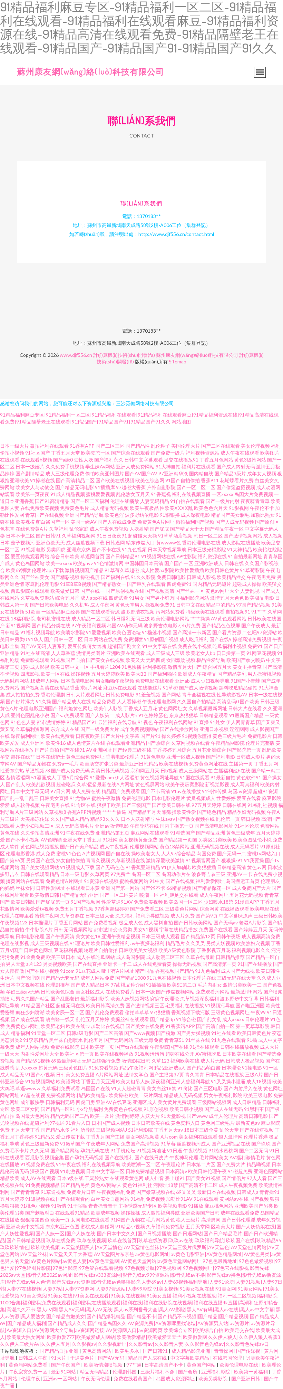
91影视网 (239, 508)
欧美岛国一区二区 (183, 902)
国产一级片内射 (223, 501)
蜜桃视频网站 (133, 881)
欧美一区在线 (55, 674)
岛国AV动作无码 (125, 625)
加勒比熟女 (263, 515)
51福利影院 (140, 1130)
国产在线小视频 (42, 971)
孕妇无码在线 (94, 1150)
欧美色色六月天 (211, 508)
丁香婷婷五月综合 (172, 750)
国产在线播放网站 (179, 729)
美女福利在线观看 (198, 1137)
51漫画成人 (43, 777)
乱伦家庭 (79, 529)
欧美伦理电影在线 (239, 1365)
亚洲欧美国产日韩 (200, 1213)
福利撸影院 (155, 667)
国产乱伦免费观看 (104, 1012)
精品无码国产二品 (69, 1116)
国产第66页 (12, 860)
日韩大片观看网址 (85, 694)
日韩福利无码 (60, 1102)
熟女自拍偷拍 (70, 860)
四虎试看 (118, 598)
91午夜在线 (68, 1164)
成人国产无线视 (238, 971)
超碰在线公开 (179, 1054)
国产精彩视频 (64, 577)
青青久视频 (98, 860)
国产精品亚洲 (210, 833)
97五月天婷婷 (206, 805)
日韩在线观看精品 (39, 874)
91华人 (35, 639)
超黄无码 (48, 1068)
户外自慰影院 (161, 487)
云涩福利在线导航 (117, 722)
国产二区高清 (108, 1033)
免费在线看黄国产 (133, 1378)
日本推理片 (41, 922)
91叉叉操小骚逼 (228, 1081)
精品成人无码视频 (183, 1095)
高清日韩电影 (253, 1116)
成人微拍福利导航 (160, 1213)
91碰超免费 (240, 1171)
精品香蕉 (69, 688)
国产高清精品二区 (75, 480)
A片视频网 (93, 853)
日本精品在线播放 (224, 1074)
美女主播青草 (247, 667)
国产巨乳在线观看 (146, 584)
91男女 (136, 598)
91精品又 (45, 1137)
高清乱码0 (228, 701)
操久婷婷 (171, 736)
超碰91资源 (265, 791)
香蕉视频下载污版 (190, 1012)
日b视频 (169, 770)
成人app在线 (94, 598)
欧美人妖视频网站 (129, 998)
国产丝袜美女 (34, 577)
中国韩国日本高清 (144, 563)
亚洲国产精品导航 (84, 515)
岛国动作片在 (176, 874)
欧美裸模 (25, 522)
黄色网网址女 (172, 708)
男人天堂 (15, 964)
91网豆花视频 (261, 653)
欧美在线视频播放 (114, 1054)
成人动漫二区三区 (165, 957)
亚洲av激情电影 (112, 826)
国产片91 (150, 736)
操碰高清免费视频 (252, 639)
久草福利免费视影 (165, 1226)
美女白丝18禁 (161, 1088)
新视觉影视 (217, 784)
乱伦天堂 (229, 1130)
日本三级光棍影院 (206, 549)
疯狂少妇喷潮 (30, 1012)
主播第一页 (241, 764)
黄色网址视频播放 (39, 846)
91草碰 (170, 688)
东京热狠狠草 (183, 715)
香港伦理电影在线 (201, 542)
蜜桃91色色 (68, 853)
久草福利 (58, 529)
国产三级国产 (136, 805)
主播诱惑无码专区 (137, 1206)
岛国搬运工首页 (243, 881)
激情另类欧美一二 (242, 985)
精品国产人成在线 (148, 1358)
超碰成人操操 (246, 584)
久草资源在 (72, 916)
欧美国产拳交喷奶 (245, 660)
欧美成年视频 (105, 1213)
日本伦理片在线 (199, 978)
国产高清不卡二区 (198, 1185)
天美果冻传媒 (34, 819)
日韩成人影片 (250, 757)
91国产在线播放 (254, 964)
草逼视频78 (37, 770)
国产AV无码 (33, 646)
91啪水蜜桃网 (223, 1150)
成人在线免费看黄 (152, 964)
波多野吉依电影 (160, 625)
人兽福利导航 (195, 1081)
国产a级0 (63, 460)
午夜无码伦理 (96, 1378)
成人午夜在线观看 (240, 453)
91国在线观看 (194, 777)
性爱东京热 (12, 770)
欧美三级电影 (257, 1095)
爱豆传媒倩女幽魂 (87, 646)
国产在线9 (220, 639)
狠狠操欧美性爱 (179, 812)
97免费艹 (120, 874)
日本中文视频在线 (25, 985)
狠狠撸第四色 (34, 1219)
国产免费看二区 (147, 909)
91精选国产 (182, 833)
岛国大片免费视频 (253, 494)
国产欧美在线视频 (115, 480)
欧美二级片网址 (146, 1095)
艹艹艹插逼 (114, 812)
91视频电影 (32, 549)
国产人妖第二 (99, 715)
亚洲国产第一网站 (120, 888)
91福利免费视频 (147, 1199)
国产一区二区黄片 (119, 895)
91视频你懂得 (197, 736)
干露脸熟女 (97, 1178)
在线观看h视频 (36, 460)
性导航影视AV (232, 694)
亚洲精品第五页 (112, 833)
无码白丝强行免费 (101, 1061)
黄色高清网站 (97, 1351)
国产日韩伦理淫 (238, 1219)
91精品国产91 (82, 722)
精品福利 (20, 1033)
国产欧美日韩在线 (171, 805)
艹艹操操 (200, 618)
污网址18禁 (165, 1185)
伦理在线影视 (14, 943)
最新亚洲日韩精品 (138, 764)
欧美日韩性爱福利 (110, 943)
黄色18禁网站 (174, 846)
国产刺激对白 (39, 1213)
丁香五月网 (266, 764)
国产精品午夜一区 (224, 529)
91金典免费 (32, 957)
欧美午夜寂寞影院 (184, 784)
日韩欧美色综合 (58, 992)
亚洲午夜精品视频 (120, 936)
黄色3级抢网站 (250, 460)
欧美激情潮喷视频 (104, 1365)
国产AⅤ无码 (111, 1358)
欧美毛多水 (127, 1351)
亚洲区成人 (145, 1102)
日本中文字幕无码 (30, 791)
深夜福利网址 (25, 736)
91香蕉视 (161, 494)
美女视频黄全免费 (138, 840)
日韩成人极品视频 (245, 1061)
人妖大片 (150, 1116)
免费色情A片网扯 (64, 881)
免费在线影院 (64, 1047)
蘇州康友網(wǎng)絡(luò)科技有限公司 (90, 71)
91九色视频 (134, 549)
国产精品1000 (130, 978)
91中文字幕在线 (159, 646)
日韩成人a (247, 1192)
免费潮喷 (133, 639)
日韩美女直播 (54, 798)
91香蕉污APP (180, 1026)
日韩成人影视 (201, 577)
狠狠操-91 (232, 860)
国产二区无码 (253, 1150)
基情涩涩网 (18, 777)
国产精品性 (138, 446)
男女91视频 (145, 929)
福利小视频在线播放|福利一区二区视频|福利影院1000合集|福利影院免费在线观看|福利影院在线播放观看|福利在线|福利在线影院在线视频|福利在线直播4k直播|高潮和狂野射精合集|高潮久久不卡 (139, 1302)
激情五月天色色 (227, 598)
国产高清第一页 (219, 964)
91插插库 (105, 487)
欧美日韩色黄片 (222, 570)
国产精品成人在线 (71, 701)
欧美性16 (56, 743)
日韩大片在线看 (245, 708)
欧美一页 (60, 1219)
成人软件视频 (25, 805)
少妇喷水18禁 (218, 902)
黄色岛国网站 (30, 563)
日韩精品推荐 (230, 957)
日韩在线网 (234, 805)
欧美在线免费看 (58, 736)
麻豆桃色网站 (218, 1206)
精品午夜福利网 (136, 1068)
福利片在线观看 (198, 466)
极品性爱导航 (210, 660)
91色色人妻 (23, 722)
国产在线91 (72, 750)
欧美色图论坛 (126, 632)
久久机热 (79, 605)
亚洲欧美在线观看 (125, 653)
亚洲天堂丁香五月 (82, 840)
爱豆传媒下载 (70, 1137)
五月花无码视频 (246, 895)
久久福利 (125, 916)
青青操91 (270, 1192)
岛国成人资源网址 (176, 1378)
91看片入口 (78, 1123)
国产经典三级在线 (132, 750)
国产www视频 (139, 1033)
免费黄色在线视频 (123, 1109)
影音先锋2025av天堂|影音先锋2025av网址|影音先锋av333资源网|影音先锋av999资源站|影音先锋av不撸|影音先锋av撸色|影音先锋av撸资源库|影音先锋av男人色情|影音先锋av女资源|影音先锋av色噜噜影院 (140, 1275)
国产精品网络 (64, 1150)
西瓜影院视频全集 (44, 1157)
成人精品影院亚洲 (191, 1351)
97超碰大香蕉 (131, 487)
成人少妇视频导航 (210, 681)
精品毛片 (175, 943)
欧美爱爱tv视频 (37, 909)
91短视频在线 (40, 1199)
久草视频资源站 (37, 598)
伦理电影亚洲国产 (38, 708)
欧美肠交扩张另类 (99, 764)
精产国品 (144, 971)
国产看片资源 (226, 632)
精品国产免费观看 (120, 791)
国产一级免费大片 (99, 729)
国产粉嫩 (165, 1033)
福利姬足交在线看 (179, 895)
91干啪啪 (77, 1206)
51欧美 (32, 612)
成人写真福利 (244, 784)
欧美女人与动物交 (35, 487)
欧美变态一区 (95, 453)
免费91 (255, 646)
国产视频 (259, 1199)
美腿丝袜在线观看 (129, 1019)
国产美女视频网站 (39, 867)
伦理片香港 (256, 1137)
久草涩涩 (86, 784)
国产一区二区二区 (196, 487)
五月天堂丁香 (25, 1130)
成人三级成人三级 (165, 653)
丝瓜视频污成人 (194, 1144)
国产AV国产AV (141, 473)
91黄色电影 (152, 757)
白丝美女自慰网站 (110, 1199)
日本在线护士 (50, 757)
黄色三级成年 (240, 833)
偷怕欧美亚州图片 (104, 473)
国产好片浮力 (20, 701)
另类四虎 (56, 549)
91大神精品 (239, 549)
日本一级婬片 (30, 466)
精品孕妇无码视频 (246, 812)
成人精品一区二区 (90, 618)
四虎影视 (30, 674)
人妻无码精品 (154, 501)
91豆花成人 (88, 971)
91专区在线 (83, 805)
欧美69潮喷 (18, 570)
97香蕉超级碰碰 (112, 909)
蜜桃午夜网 (47, 916)
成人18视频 (258, 1081)
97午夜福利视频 (88, 625)
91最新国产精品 (246, 715)
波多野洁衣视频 (138, 612)
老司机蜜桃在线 (53, 618)
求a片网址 (91, 688)
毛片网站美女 (213, 1157)
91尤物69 (80, 798)
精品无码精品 (95, 1371)
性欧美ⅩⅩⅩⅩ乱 (176, 508)
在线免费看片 (120, 992)
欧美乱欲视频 (40, 784)
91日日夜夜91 (112, 536)
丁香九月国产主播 (105, 1137)
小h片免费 (189, 625)
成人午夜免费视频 (109, 529)
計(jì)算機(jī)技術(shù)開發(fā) (124, 355)
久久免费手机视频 (65, 466)
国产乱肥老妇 (64, 998)
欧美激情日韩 (44, 895)
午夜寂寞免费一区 (28, 1371)
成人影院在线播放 (241, 542)
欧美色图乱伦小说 (252, 840)
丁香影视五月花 (214, 950)
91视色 (145, 722)
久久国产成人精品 (69, 819)
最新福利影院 (94, 998)
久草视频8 (55, 812)
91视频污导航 (220, 1005)
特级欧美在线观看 (205, 612)
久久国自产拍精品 (196, 701)
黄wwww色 (168, 542)
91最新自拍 (223, 777)
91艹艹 (258, 612)
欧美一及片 (102, 1116)
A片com (169, 1137)
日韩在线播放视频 (239, 1047)
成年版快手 (32, 1102)
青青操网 (223, 1351)
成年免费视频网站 (139, 729)
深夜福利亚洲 (165, 1081)
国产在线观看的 (73, 1199)
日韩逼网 (115, 542)
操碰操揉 (130, 1213)
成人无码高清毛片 (74, 826)
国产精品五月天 (144, 812)
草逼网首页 (92, 556)
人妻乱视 (250, 591)
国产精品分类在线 (51, 625)
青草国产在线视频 (44, 515)
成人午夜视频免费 (238, 1185)
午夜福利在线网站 (173, 722)
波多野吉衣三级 (208, 874)
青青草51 (174, 1040)
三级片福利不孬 (157, 1371)
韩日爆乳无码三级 (130, 618)
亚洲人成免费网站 (135, 466)
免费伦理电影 (135, 798)
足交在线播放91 (181, 460)
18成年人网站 (45, 681)
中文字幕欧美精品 (190, 1358)
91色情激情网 (109, 563)
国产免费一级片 (168, 453)
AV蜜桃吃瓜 (208, 1054)
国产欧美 (249, 701)
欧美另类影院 (213, 1378)
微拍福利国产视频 (195, 522)
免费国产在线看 (216, 929)
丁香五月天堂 (65, 453)
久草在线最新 (200, 957)
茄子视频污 (23, 542)
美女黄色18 (88, 936)
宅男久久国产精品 (30, 998)
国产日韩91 (48, 536)
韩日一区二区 (208, 536)
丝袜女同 (25, 888)
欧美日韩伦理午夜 (207, 1171)
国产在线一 (92, 591)
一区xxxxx (222, 494)
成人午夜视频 (114, 846)
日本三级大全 (99, 916)
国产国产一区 (178, 563)
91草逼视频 (53, 1192)
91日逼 (174, 1150)
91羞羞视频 (148, 694)
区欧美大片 (223, 1226)
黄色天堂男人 (129, 605)
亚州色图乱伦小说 (30, 715)
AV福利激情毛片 (247, 1157)
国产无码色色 (110, 867)
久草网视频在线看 (190, 743)
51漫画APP (246, 902)
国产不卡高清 (155, 791)
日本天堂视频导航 (167, 549)
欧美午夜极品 (144, 508)
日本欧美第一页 (97, 1047)
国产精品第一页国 (177, 840)
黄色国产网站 (202, 1365)
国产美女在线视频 (105, 660)
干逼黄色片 (82, 1358)
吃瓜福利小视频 (229, 646)
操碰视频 (80, 674)
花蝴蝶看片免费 (237, 480)
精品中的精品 (220, 605)
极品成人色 (131, 922)
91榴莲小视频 (157, 632)
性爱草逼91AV (117, 902)
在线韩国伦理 (228, 1358)
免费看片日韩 (81, 1192)
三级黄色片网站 (182, 909)
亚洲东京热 (79, 549)
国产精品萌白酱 (204, 1068)
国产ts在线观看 (132, 1047)
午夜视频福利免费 (116, 1192)
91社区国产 (37, 453)
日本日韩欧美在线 (150, 1123)
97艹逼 (134, 1365)
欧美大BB (136, 674)
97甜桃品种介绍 (127, 985)
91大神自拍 (168, 466)
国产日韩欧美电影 (49, 605)
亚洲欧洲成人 (208, 563)
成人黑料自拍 (158, 922)
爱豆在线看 (249, 798)
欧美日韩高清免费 (105, 1005)
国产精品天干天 (187, 529)
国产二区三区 (110, 446)
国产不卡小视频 (23, 840)
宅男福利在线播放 (184, 1005)
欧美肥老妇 (53, 1026)
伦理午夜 (30, 1378)
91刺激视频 (72, 1171)
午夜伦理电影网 (159, 701)
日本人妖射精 (135, 819)
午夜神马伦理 (183, 1157)
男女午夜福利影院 (223, 1095)
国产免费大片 (230, 1164)
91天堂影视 (173, 1116)
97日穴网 (60, 791)
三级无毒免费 (148, 1040)
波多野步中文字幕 (239, 998)
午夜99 (258, 1012)
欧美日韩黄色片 (254, 1033)
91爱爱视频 (98, 632)
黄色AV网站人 (106, 1185)
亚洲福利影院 (216, 1371)
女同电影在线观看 (90, 1219)
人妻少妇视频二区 (35, 826)
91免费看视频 (103, 1068)
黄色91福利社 (137, 1185)
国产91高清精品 (52, 501)
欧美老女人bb (200, 653)
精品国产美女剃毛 (230, 515)
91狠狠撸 (170, 515)
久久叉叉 (195, 943)
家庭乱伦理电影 (42, 584)
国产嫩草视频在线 (155, 1192)
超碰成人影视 (34, 667)
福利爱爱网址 (210, 881)
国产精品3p (162, 1019)
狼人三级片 (188, 1219)
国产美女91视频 (203, 1178)
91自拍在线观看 (187, 501)
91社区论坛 (246, 826)
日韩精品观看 (213, 715)
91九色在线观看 (228, 1040)
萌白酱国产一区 (53, 522)
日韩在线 (234, 563)
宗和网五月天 (144, 770)
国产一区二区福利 (89, 501)
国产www (197, 1116)
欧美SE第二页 (182, 985)
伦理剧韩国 (125, 1371)
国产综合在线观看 (130, 453)
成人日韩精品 (246, 1102)
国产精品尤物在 (34, 764)
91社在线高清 (35, 653)
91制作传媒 (214, 791)
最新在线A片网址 (115, 784)
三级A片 (254, 1074)
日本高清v (176, 1171)
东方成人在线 (64, 729)
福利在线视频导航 (101, 1164)
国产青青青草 (25, 1192)
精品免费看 (104, 701)
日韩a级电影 (80, 1033)
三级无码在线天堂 (236, 978)
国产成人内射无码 (235, 466)
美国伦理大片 (185, 446)
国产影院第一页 (244, 750)
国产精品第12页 (198, 936)
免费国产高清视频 (140, 1144)
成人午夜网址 (213, 895)
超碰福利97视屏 (47, 1123)
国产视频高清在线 (39, 688)
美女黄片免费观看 (177, 1102)
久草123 (160, 1061)
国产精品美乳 (231, 674)
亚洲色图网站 (268, 1171)
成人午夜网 (102, 605)
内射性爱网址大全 (39, 1054)
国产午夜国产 (66, 1365)
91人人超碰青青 (128, 1088)
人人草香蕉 (63, 653)
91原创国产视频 (161, 639)
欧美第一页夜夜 (32, 494)
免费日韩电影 (171, 577)
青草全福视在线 (199, 694)
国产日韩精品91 (123, 556)
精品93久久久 (105, 819)
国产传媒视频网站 (175, 992)
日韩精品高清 (231, 867)
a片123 (34, 964)
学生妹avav (163, 819)
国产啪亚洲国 (250, 1005)
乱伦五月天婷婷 (92, 1019)
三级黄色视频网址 (230, 1012)
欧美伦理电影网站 (170, 618)
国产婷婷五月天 (250, 929)
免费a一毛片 (65, 764)
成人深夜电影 (195, 515)
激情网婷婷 (127, 1116)
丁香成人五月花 (140, 708)
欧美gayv (83, 563)
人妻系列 (57, 646)
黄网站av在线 (233, 1199)
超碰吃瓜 (66, 784)
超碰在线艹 (23, 757)
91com (67, 971)
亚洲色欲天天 (50, 542)
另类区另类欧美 (215, 840)
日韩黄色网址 (38, 950)
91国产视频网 (85, 902)
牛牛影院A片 (39, 929)
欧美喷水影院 (70, 632)
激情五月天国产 (185, 667)
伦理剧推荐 (58, 985)
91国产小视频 (40, 1074)
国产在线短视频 (257, 1130)
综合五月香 (67, 598)
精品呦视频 (258, 1164)
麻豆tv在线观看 (120, 688)
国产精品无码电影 (74, 487)
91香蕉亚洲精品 (143, 867)
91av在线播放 (186, 791)
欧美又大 (135, 660)
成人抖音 (154, 1178)
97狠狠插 (160, 1012)
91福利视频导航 (37, 632)
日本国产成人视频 (110, 1123)
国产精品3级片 (230, 473)
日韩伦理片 (257, 1019)
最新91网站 (64, 1371)
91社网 (110, 840)
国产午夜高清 (60, 936)
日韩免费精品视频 (145, 1171)
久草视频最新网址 (207, 708)
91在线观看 (206, 1199)
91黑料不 (254, 1109)
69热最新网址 (66, 1061)
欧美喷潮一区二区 (140, 1164)
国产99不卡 (152, 888)
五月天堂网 (198, 1226)
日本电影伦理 (30, 936)
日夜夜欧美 (88, 736)
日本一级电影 (74, 874)
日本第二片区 (200, 1164)
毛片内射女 (210, 985)
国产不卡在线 (106, 549)
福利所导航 (83, 1130)
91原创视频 (156, 1109)
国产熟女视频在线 (195, 819)
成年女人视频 (261, 473)
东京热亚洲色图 (62, 1226)
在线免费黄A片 (32, 529)
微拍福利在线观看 (49, 446)
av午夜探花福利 (147, 943)
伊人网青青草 (240, 722)
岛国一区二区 (145, 874)
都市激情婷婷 (51, 722)
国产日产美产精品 (79, 846)
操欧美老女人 (145, 853)
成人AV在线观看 (38, 1178)
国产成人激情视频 (198, 688)
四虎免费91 (179, 584)
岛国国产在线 (95, 1088)
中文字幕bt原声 (236, 916)
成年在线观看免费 (240, 1213)
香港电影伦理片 (122, 757)
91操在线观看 (204, 1047)
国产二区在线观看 (220, 446)
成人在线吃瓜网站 (95, 957)
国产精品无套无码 (60, 978)
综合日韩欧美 (64, 556)
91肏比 (185, 1088)
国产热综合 (158, 743)
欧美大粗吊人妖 (133, 1081)
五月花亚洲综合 (209, 750)
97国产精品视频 (253, 605)
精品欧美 (9, 1178)
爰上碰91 (175, 1178)
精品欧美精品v (92, 1095)
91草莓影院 (252, 570)
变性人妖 (83, 460)
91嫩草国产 (72, 1144)
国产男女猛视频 (193, 1033)
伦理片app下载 (48, 570)
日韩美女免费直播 (75, 1074)
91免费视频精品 (42, 1185)
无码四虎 (155, 660)
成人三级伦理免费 (65, 473)
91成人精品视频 (67, 494)
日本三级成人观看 (160, 936)
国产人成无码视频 (234, 522)
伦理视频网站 (144, 846)
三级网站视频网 (214, 1102)
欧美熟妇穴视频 (253, 943)
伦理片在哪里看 (17, 916)
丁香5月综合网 (73, 777)
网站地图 (181, 422)
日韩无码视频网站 (73, 929)
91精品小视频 (130, 1226)
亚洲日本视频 (213, 729)
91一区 (270, 1068)
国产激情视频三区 (145, 1005)
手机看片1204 (105, 667)
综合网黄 (209, 909)
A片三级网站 (29, 812)
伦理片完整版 (260, 743)
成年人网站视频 (32, 1047)
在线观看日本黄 (83, 888)
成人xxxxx (233, 1019)
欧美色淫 (114, 515)
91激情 (58, 1206)
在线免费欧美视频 (39, 508)
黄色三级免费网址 (85, 757)
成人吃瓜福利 (193, 639)
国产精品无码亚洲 (79, 895)
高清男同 (211, 1219)
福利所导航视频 (152, 916)
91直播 (201, 722)
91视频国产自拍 (67, 660)
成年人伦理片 (223, 1116)
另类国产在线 (40, 860)
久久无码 (39, 1150)
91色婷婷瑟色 (153, 715)
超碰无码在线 (70, 1005)
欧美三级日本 (60, 957)
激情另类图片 (90, 653)
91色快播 (131, 667)
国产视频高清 (159, 591)
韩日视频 (250, 819)
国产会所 (188, 1371)
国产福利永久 (108, 460)
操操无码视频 (187, 964)
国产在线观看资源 (100, 612)
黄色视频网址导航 (159, 777)
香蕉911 (210, 480)
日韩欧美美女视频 (138, 950)
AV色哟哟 (51, 840)
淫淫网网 (239, 729)
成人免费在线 (85, 791)
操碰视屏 (90, 577)
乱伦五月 (93, 1040)
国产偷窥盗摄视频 (235, 487)
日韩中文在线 (190, 605)
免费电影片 (259, 736)
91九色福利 (207, 971)
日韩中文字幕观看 (143, 460)
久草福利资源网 (32, 729)
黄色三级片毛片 (229, 736)
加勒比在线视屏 (108, 1026)
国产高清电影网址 (214, 826)
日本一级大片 (14, 446)
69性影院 (187, 556)
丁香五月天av (168, 1130)
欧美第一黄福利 (251, 1371)
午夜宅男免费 (261, 577)
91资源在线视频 (101, 881)
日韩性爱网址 (50, 888)
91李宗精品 (35, 1040)
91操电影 (252, 1068)
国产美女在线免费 (145, 1026)
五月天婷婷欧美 (108, 674)
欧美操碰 (118, 1095)
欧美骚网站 (68, 1081)
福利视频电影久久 (251, 950)
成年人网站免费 (97, 978)
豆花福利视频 (68, 950)
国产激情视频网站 (243, 536)
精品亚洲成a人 (170, 1068)
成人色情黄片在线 (86, 743)
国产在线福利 (119, 1157)
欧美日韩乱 (23, 902)
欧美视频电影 (172, 1206)
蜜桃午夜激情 (105, 798)
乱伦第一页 (228, 819)
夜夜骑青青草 (255, 501)
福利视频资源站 (202, 453)
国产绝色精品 (211, 812)
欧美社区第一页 (77, 1054)
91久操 (43, 701)
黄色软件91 (248, 777)
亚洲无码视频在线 (210, 846)
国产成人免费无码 (70, 770)
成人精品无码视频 (109, 508)
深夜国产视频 (44, 1171)
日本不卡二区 (20, 536)
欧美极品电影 (259, 598)
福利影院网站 (194, 598)
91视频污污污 (149, 1054)
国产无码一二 (231, 853)
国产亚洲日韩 (246, 1378)
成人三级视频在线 (49, 943)
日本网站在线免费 (103, 639)
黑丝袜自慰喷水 (66, 1040)
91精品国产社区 (37, 1005)
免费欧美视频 (148, 902)
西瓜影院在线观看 (30, 591)
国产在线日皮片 (151, 1157)
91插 (252, 1040)
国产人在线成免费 (117, 522)
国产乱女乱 (209, 1019)
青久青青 (194, 1074)
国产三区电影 (208, 1088)
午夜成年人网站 (103, 1144)
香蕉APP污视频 (84, 812)
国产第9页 (207, 916)
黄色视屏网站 (149, 784)
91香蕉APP (82, 446)
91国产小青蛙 (245, 681)
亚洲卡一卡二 (117, 964)
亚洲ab (182, 681)
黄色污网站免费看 (28, 1365)
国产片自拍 (47, 750)
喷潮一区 (149, 895)
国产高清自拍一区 (215, 1026)
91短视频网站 (40, 1081)
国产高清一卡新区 (192, 632)
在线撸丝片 (150, 688)
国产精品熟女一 (109, 584)
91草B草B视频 (75, 584)
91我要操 (254, 860)
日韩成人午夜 (33, 1358)
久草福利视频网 (79, 536)
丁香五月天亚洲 (98, 1081)
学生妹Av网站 (100, 466)
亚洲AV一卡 (239, 874)
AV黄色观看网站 (228, 618)
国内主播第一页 (177, 826)
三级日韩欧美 (268, 916)
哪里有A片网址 (117, 971)
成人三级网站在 (196, 770)
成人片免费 (182, 916)
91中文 (157, 881)
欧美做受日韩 (64, 591)
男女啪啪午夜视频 (115, 681)
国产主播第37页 (166, 1074)
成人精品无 (12, 1074)
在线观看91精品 (72, 1213)
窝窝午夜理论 (164, 998)
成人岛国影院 (130, 957)
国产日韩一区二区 (63, 639)
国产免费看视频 (101, 922)
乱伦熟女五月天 (133, 494)
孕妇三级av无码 (23, 992)
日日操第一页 (230, 653)
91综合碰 (186, 1019)
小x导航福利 (89, 1109)
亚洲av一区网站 (60, 1378)
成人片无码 (213, 1061)
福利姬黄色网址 (75, 708)
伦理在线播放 (124, 501)
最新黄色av (248, 1123)
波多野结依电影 (142, 515)
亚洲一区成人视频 (185, 757)
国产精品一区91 (58, 1109)
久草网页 (99, 874)
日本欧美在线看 (239, 1054)
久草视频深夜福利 (199, 998)
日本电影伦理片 (168, 798)
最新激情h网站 (246, 992)
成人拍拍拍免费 (23, 694)
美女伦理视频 (255, 446)
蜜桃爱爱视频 (100, 494)
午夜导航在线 (144, 826)
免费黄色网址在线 (208, 764)
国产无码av (226, 922)
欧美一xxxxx (59, 563)
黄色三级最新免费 (39, 1144)
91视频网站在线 (158, 556)
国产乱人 (15, 784)
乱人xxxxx (26, 1068)
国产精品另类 (75, 1185)
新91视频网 (18, 625)
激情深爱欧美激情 (165, 860)
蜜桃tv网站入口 (264, 853)
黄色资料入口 (185, 1123)
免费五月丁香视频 (74, 909)
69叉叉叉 (186, 1192)
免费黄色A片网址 (156, 522)
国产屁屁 (159, 529)
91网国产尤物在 (127, 1219)
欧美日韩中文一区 (69, 667)
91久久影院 (143, 577)
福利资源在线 (212, 556)
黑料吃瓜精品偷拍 (238, 688)
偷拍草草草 (137, 1012)
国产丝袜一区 (189, 591)
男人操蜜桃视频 (264, 674)
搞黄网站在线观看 (25, 881)
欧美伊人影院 (108, 708)
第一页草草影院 (253, 1026)
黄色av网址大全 (222, 591)
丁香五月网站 (68, 922)
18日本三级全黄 (201, 1130)
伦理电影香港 (20, 853)
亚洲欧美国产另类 (253, 1206)
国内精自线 (201, 473)
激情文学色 (136, 1074)
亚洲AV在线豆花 (113, 1102)
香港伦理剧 (53, 694)
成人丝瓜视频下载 (85, 542)
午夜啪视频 (195, 1150)
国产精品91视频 (33, 1061)
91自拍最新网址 (245, 556)
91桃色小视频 (35, 1206)
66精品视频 (178, 888)
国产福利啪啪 (162, 674)
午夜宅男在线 (55, 805)
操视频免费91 (160, 605)
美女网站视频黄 (142, 1137)
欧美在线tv (78, 1026)
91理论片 (80, 943)
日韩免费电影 (120, 694)
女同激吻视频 (180, 660)
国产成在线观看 (28, 1019)
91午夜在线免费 (77, 833)
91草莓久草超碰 (122, 570)
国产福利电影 (220, 757)
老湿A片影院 (252, 922)
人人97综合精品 (178, 853)
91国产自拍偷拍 (182, 480)
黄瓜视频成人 (200, 798)
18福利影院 (23, 618)
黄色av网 (256, 867)
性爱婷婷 (226, 798)
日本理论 (231, 1068)
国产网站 (171, 694)
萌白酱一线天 (60, 1019)
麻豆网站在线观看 (149, 833)
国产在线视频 (180, 881)
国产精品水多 (55, 1130)
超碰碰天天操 (142, 536)
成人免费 (45, 853)
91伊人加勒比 (176, 867)
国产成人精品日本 (90, 985)
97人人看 (257, 1178)
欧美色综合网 (149, 480)
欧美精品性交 (231, 577)
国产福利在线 (115, 577)
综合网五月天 (217, 667)
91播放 (195, 1206)
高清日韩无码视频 (110, 770)
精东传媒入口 (140, 542)
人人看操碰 (129, 701)
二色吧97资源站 (259, 632)
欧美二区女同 (25, 1109)
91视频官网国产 (203, 860)
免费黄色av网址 (23, 1026)
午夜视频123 (14, 922)
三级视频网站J (111, 1130)
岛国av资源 (240, 791)
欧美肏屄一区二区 (65, 1012)
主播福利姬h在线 (232, 770)
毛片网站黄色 (160, 1219)
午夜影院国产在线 (169, 1047)
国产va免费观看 (67, 715)
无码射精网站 (14, 681)
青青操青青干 (102, 1206)
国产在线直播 (87, 964)
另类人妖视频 (220, 943)
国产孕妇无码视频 (84, 1157)
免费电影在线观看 (154, 681)
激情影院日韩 (135, 1061)
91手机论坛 (122, 1150)
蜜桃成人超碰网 (97, 1226)
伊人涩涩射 (127, 777)
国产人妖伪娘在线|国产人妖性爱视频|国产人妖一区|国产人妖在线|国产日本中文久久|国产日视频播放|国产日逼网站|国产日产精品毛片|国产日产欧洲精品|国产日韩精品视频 (140, 1233)
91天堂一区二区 (48, 1033)
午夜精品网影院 (228, 743)
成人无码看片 (244, 846)
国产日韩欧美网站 (193, 922)
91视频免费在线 (37, 1164)
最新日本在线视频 (216, 1192)
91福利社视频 (262, 805)
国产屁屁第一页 (53, 902)
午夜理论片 (173, 1164)
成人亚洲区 (32, 743)
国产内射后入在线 (243, 1088)
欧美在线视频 (173, 764)
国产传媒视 (248, 1351)
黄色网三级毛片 (218, 1123)
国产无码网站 (118, 1040)
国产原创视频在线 (125, 591)
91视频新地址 (151, 1150)
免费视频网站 (60, 1095)
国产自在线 (118, 853)
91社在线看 (223, 1033)
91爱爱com (102, 777)
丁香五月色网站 (216, 460)
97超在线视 (32, 1095)
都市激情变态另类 (113, 929)
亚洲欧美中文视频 (25, 1226)
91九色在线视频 (164, 978)
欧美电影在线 (264, 909)
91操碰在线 (42, 480)
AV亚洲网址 (99, 750)
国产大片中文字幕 (120, 736)
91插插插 (156, 985)
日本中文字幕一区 (105, 1171)
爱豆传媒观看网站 (30, 556)
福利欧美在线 (184, 1061)
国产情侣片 (234, 1178)
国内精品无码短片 (212, 584)
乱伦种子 (160, 446)
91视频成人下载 (77, 867)
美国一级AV (84, 522)
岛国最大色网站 (32, 1116)
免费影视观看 (34, 660)
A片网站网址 (109, 1074)
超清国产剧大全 (124, 646)
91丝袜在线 (197, 1040)
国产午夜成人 (255, 625)
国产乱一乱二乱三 (19, 798)
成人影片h (126, 715)
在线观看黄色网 (127, 1178)
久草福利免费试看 (60, 1088)
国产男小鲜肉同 (162, 598)
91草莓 (168, 1144)
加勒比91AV (179, 1199)
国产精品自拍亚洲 (59, 1351)
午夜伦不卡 (262, 508)
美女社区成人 (90, 992)
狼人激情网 (230, 1137)
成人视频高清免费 (261, 936)
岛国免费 (206, 853)
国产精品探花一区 (211, 888)
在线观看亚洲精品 (125, 743)
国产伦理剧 (28, 978)
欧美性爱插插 (189, 570)
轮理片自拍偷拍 (101, 950)
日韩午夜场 (228, 936)
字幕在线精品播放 (178, 929)
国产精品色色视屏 (221, 625)
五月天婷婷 (12, 1199)
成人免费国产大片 (251, 888)
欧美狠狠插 (204, 867)
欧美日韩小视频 (186, 1109)
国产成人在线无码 (223, 1109)
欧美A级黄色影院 (177, 950)
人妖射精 (139, 529)
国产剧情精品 (30, 473)
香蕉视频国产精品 (174, 971)
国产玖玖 (261, 1144)
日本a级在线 (70, 1178)
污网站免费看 (170, 612)
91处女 (217, 722)
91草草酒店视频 (175, 536)
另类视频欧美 (57, 964)
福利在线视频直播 (191, 494)
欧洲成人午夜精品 (197, 674)
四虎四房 (85, 1102)
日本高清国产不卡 (164, 1365)
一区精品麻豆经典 (60, 612)
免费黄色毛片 (74, 508)
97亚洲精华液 (173, 473)
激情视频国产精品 (84, 570)
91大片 (59, 1358)
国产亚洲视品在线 (231, 1144)
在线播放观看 (234, 909)
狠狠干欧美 (109, 805)
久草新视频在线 (128, 860)
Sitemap (177, 361)
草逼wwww (28, 1088)
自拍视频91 (237, 612)
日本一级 (145, 992)
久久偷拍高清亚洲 (39, 833)
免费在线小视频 (195, 646)
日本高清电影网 (78, 681)
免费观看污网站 (213, 992)
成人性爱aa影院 (157, 570)
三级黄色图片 (73, 1068)
